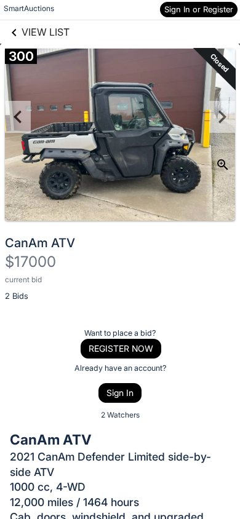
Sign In (120, 392)
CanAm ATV (40, 243)
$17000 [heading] (30, 262)
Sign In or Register (198, 9)
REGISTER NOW (121, 348)
